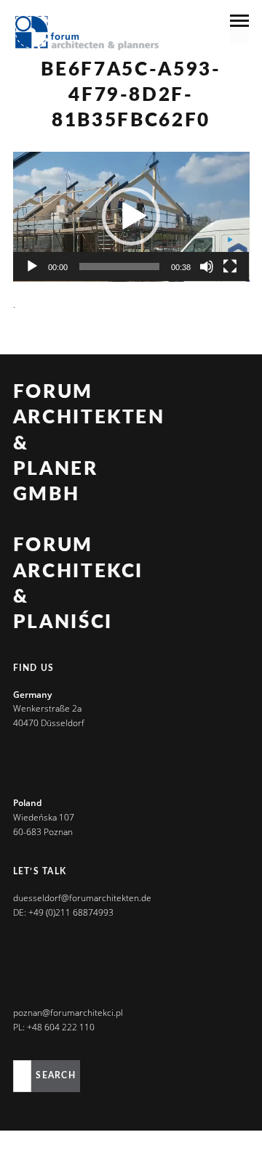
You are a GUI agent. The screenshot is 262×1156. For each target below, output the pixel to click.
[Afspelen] (32, 266)
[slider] (119, 266)
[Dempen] (206, 266)
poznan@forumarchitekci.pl (68, 1012)
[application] (131, 217)
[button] (131, 216)
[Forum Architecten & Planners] (87, 34)
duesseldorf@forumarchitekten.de (82, 898)
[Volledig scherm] (230, 266)
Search (55, 1075)
